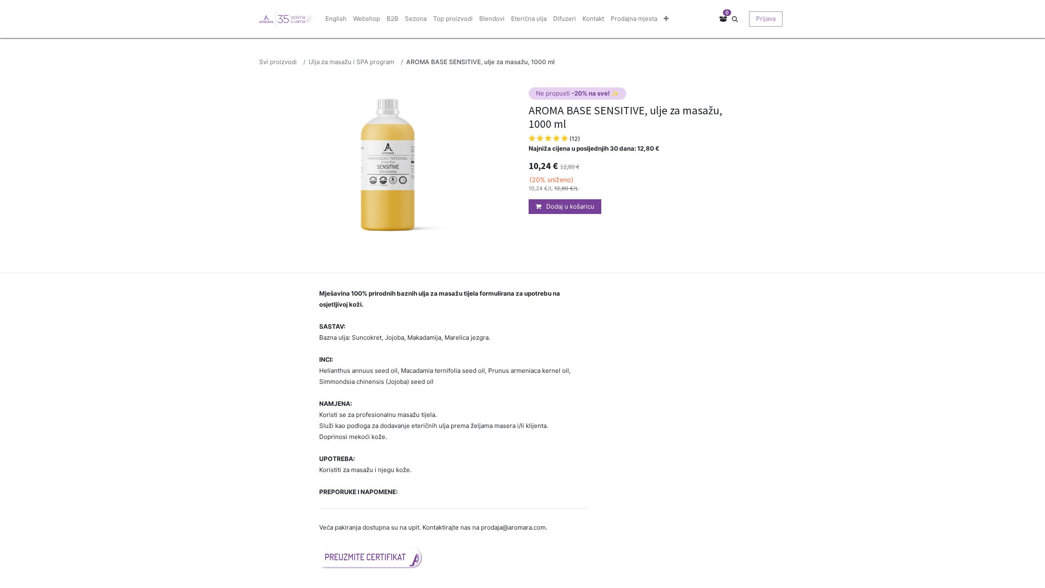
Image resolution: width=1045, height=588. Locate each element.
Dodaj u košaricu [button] (569, 206)
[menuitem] (336, 19)
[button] (738, 18)
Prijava (766, 18)
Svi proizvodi (278, 62)
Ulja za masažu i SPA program (351, 62)
